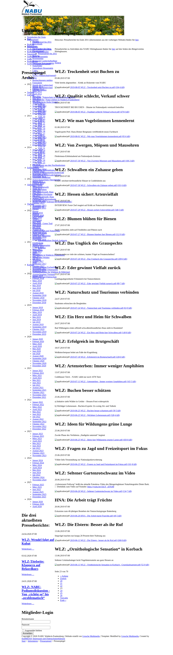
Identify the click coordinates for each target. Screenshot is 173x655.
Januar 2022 (37, 402)
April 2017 (37, 252)
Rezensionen (32, 47)
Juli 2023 (36, 448)
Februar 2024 (38, 463)
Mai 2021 (36, 380)
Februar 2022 (38, 404)
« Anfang (64, 576)
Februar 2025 (38, 484)
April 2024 (37, 468)
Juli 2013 (36, 133)
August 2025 (38, 492)
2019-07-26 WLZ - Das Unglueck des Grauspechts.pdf (98, 259)
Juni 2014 (36, 162)
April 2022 (37, 409)
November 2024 (39, 480)
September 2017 (39, 264)
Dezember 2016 (39, 239)
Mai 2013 (36, 128)
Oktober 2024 (38, 477)
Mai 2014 (36, 159)
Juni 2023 (36, 446)
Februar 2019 (38, 310)
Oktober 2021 (38, 392)
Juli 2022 (36, 417)
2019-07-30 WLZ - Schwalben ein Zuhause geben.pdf (98, 185)
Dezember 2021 (39, 397)
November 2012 (39, 111)
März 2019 (37, 312)
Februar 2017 (38, 247)
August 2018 (38, 293)
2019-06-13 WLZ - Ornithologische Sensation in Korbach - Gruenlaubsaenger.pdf (109, 565)
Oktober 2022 (38, 424)
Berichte (30, 44)
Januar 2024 (37, 460)
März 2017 (37, 249)
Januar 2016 (37, 213)
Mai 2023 (36, 443)
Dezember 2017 (39, 271)
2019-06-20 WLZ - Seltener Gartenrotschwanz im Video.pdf (101, 491)
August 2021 (38, 387)
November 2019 (39, 332)
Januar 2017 (37, 244)
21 (61, 583)
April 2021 (37, 378)
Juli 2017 (36, 259)
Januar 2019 (37, 307)
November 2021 (39, 395)
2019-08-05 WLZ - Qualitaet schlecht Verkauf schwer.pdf (99, 112)
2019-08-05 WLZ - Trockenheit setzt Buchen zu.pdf (97, 87)
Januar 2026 (37, 501)
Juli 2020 (36, 353)
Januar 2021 (37, 370)
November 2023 (39, 455)
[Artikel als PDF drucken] (58, 26)
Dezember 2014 (39, 176)
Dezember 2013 (39, 145)
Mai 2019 (36, 317)
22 (61, 586)
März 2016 (37, 218)
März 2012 (37, 91)
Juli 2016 (36, 227)
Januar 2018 (37, 276)
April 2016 (37, 220)
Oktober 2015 (38, 203)
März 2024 (37, 465)
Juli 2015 (36, 196)
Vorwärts (64, 598)
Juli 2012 (36, 101)
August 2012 (38, 103)
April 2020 (37, 346)
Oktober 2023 (38, 453)
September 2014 (39, 169)
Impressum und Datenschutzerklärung (49, 638)
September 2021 (39, 390)
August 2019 (38, 324)
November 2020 (39, 363)
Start (24, 641)
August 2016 (38, 230)
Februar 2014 (38, 152)
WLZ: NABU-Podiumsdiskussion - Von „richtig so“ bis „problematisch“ (36, 592)
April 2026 (37, 506)
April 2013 (37, 125)
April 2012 (37, 94)
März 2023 (37, 438)
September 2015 (39, 201)
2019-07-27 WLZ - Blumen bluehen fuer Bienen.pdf (97, 234)
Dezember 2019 (39, 334)
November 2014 (39, 174)
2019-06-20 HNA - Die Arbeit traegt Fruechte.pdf (96, 516)
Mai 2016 (36, 222)
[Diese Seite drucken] (56, 26)
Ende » (63, 600)
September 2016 (39, 232)
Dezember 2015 (39, 208)
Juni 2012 (36, 99)
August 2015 (38, 198)
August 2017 (38, 261)
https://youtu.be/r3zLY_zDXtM (100, 487)
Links (29, 59)
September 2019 (39, 327)
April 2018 (37, 283)
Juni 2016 (36, 225)
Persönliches (32, 61)
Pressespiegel (32, 39)
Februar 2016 (38, 215)
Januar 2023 (37, 434)
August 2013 (38, 135)
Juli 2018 (36, 290)
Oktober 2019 (38, 329)
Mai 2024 (36, 470)
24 (61, 590)
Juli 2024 (36, 475)
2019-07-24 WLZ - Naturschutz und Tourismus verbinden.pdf (101, 308)
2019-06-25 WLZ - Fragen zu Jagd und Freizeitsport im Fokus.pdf (103, 464)
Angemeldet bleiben (33, 630)
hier (136, 40)
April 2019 (37, 315)
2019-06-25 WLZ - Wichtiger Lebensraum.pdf (95, 415)
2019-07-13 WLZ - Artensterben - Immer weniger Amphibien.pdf (103, 381)
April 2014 (37, 157)
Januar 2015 (37, 181)
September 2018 (39, 295)
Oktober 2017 (38, 266)
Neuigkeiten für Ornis (36, 37)
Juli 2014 (36, 164)
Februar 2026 (38, 504)
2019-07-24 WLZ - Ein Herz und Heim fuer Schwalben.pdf (100, 332)
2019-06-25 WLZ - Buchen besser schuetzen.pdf (95, 410)
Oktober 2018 (38, 298)
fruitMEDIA (27, 638)
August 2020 (38, 356)
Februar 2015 (38, 184)
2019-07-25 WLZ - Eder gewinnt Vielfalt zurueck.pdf (97, 283)
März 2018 (37, 281)
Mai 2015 (36, 191)
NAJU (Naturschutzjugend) (39, 64)
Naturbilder (32, 54)
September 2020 (39, 358)
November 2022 (39, 426)
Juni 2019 (36, 319)
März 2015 (37, 186)
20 (61, 581)
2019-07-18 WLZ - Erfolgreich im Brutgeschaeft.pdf (97, 357)
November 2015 (39, 205)
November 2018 (39, 300)
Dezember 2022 (39, 429)
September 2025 (39, 494)
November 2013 (39, 142)
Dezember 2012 (39, 113)
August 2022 (38, 419)
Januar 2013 (37, 118)
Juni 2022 (36, 414)
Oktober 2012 (38, 108)
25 (61, 593)
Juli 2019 (36, 322)
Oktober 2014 (38, 171)
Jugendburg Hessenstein (37, 56)
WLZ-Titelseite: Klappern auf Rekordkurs (33, 565)
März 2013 (37, 123)
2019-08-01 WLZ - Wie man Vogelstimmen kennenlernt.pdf (100, 136)
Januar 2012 (37, 86)
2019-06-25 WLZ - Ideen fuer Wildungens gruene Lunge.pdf (101, 440)
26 (61, 595)
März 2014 (37, 154)
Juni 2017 (36, 256)
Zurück (58, 63)
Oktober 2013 (38, 140)
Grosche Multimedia (91, 636)
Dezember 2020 (39, 366)
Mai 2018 (36, 285)
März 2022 (37, 407)
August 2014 (38, 167)
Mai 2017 (36, 254)
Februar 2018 (38, 278)
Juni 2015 (36, 193)
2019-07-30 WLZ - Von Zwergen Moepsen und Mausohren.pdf (102, 161)
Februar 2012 (38, 89)
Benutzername (28, 619)
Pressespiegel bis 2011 (41, 42)
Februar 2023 (38, 436)
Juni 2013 (36, 130)
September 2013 (39, 137)
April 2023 (37, 441)
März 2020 (37, 344)
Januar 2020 (37, 339)
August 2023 (38, 451)
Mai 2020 (36, 349)
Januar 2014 (37, 150)
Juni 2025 (36, 489)
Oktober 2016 (38, 235)
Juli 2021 (36, 385)
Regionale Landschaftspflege (39, 49)
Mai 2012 (36, 96)
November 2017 (39, 269)
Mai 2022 (36, 412)
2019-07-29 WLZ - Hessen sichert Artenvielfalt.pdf (97, 210)
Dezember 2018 (39, 302)
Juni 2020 (36, 351)
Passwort (25, 624)
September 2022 (39, 421)
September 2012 (39, 106)
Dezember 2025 (39, 497)
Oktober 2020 (38, 361)
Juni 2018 (36, 288)
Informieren (33, 641)
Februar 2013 (38, 120)
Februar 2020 (38, 341)
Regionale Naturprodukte (38, 52)
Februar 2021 (38, 373)
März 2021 (37, 375)
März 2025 (37, 487)
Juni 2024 (36, 472)
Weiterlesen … (28, 549)
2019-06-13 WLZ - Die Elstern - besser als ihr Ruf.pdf (98, 540)
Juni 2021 (36, 383)
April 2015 (37, 188)
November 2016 (39, 237)
